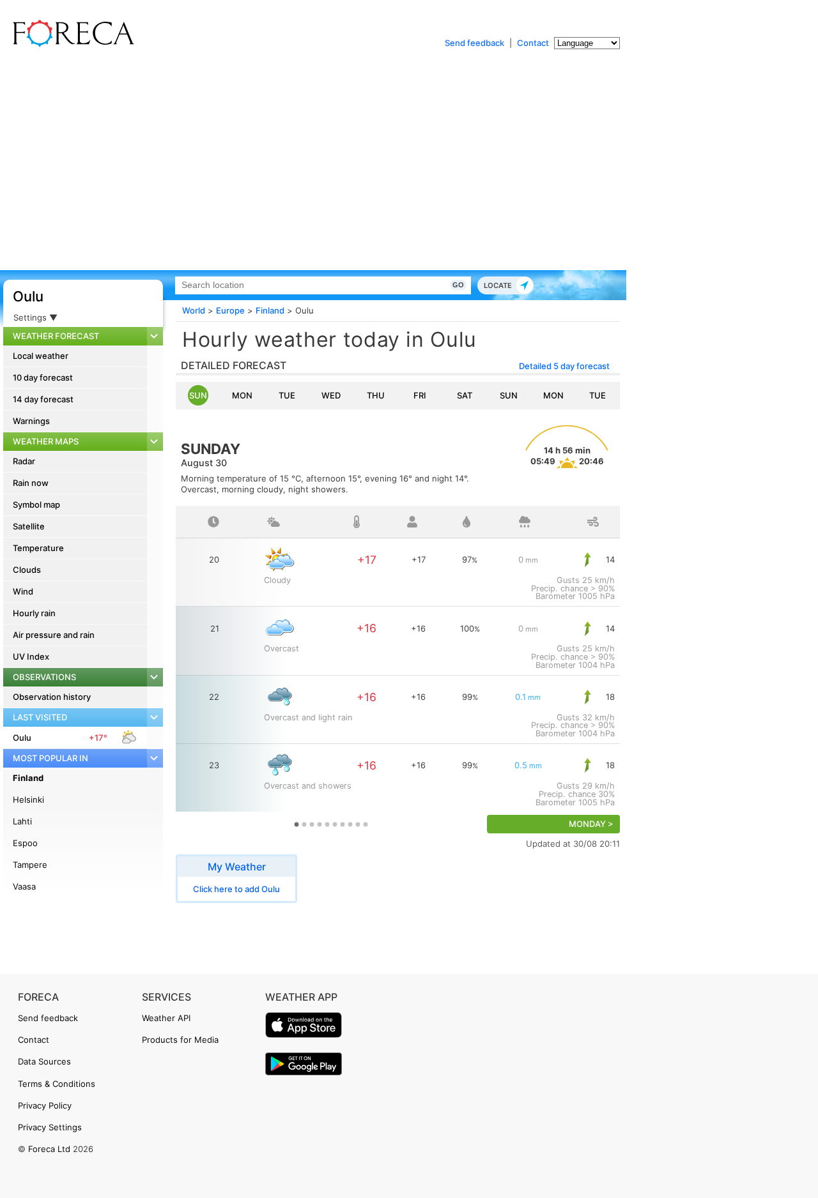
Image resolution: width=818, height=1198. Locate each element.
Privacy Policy (45, 1105)
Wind (23, 591)
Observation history (52, 697)
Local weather (40, 356)
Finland (28, 778)
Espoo (25, 843)
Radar (24, 461)
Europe (230, 310)
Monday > (591, 824)
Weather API (166, 1018)
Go (458, 285)
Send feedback (474, 43)
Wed (331, 395)
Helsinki (28, 799)
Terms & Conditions (56, 1084)
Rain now (31, 483)
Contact (533, 43)
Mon (242, 395)
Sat (464, 395)
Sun (198, 395)
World (193, 310)
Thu (376, 395)
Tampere (30, 865)
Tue (287, 395)
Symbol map (36, 504)
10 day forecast (43, 377)
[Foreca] (70, 45)
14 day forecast (43, 399)
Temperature (38, 548)
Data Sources (44, 1061)
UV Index (31, 656)
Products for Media (180, 1040)
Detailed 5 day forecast (564, 366)
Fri (419, 395)
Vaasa (24, 886)
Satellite (29, 526)
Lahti (22, 821)
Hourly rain (34, 613)
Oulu (28, 296)
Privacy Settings (50, 1127)
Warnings (31, 421)
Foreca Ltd (49, 1149)
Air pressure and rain (54, 635)
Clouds (27, 570)
